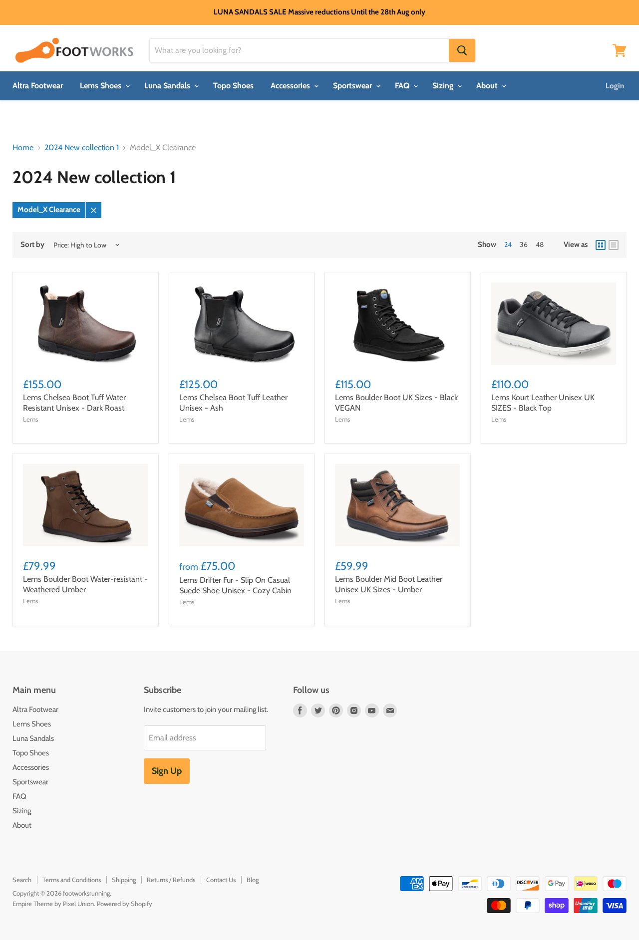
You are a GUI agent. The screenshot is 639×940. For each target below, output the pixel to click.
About (488, 85)
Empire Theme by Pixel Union (53, 904)
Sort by (32, 244)
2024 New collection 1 (81, 147)
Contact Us (221, 880)
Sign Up (167, 770)
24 (508, 244)
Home (22, 147)
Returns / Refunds (171, 880)
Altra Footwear (37, 85)
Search (21, 880)
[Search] (462, 50)
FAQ (403, 85)
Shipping (124, 880)
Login (615, 85)
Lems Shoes (101, 85)
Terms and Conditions (71, 880)
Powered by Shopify (124, 904)
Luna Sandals (168, 85)
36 (524, 244)
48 (540, 244)
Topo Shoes (233, 85)
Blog (253, 880)
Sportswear (353, 85)
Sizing (443, 85)
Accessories (291, 85)
